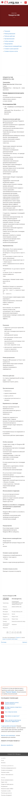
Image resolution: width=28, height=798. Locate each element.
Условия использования (6, 770)
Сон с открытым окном (11, 712)
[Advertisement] (15, 64)
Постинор (3, 642)
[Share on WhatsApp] (7, 632)
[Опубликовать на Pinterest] (18, 632)
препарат (9, 639)
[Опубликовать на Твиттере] (12, 632)
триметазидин (14, 639)
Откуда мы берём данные (7, 784)
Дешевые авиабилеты (7, 745)
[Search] (25, 2)
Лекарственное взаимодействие (13, 46)
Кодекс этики (4, 782)
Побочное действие (9, 36)
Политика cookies (5, 772)
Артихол (24, 642)
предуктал (4, 639)
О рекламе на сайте (6, 790)
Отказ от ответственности (7, 774)
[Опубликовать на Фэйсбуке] (10, 632)
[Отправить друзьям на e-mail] (15, 632)
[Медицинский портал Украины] (10, 2)
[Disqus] (14, 664)
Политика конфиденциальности (8, 768)
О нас (2, 760)
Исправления (4, 786)
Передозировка (8, 43)
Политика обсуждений (6, 795)
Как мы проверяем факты (7, 780)
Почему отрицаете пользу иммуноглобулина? (12, 703)
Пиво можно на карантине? (12, 716)
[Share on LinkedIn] (20, 632)
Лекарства (14, 13)
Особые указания (9, 41)
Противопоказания (9, 38)
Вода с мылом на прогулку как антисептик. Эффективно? (13, 721)
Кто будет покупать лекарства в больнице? (13, 708)
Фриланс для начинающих (8, 735)
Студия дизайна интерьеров (8, 726)
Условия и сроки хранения (11, 48)
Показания (7, 31)
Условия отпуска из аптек (11, 51)
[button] (21, 2)
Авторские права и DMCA (7, 788)
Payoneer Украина (11, 692)
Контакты (3, 762)
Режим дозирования (9, 33)
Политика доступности (6, 793)
